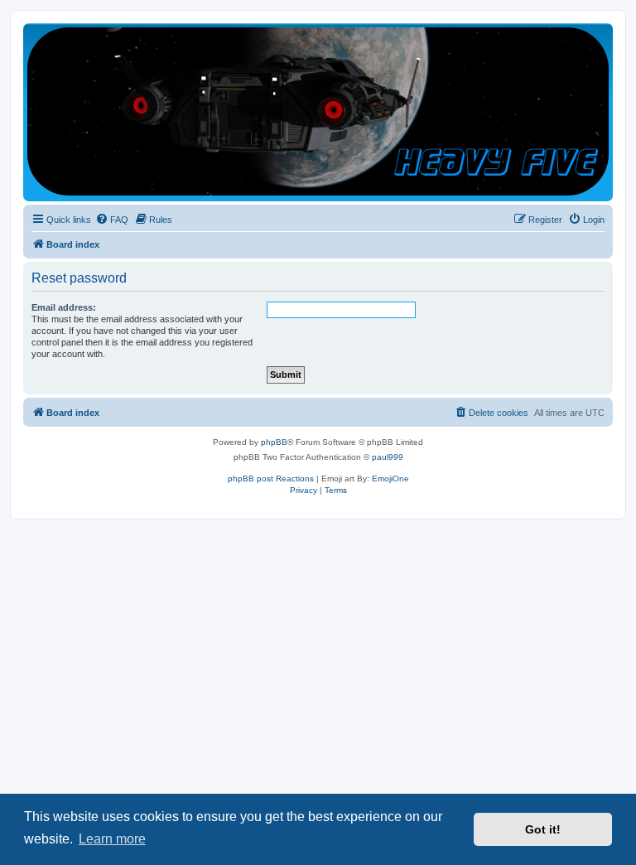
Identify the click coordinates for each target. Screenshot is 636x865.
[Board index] (318, 111)
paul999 (387, 456)
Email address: (63, 307)
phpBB (274, 442)
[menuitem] (111, 220)
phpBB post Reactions (271, 478)
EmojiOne (390, 478)
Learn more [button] (112, 839)
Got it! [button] (543, 829)
